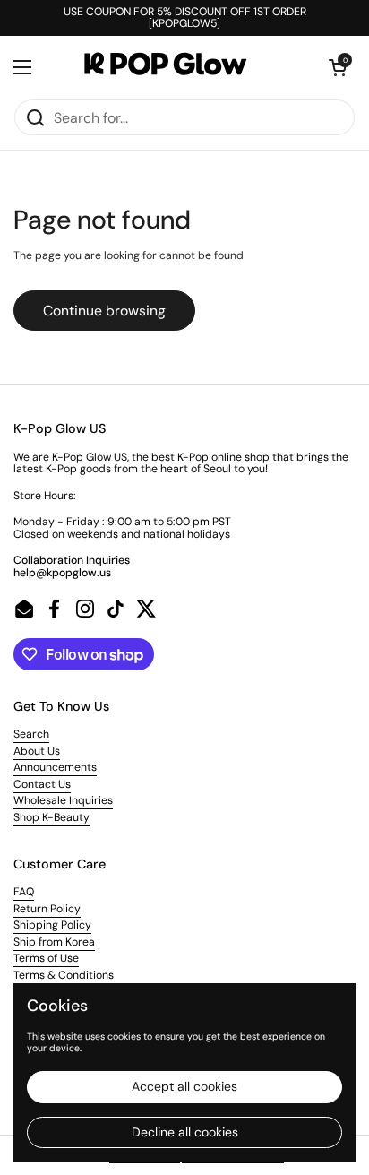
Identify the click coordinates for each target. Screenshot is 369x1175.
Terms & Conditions (63, 975)
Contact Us (42, 784)
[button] (338, 67)
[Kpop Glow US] (180, 67)
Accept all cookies (184, 1086)
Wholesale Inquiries (63, 800)
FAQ (23, 892)
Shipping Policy (52, 925)
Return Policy (47, 909)
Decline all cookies (185, 1132)
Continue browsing (104, 310)
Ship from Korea (54, 942)
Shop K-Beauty (51, 817)
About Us (36, 751)
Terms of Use (46, 958)
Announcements (55, 767)
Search (31, 734)
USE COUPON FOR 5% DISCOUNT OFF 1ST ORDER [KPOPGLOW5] (185, 18)
